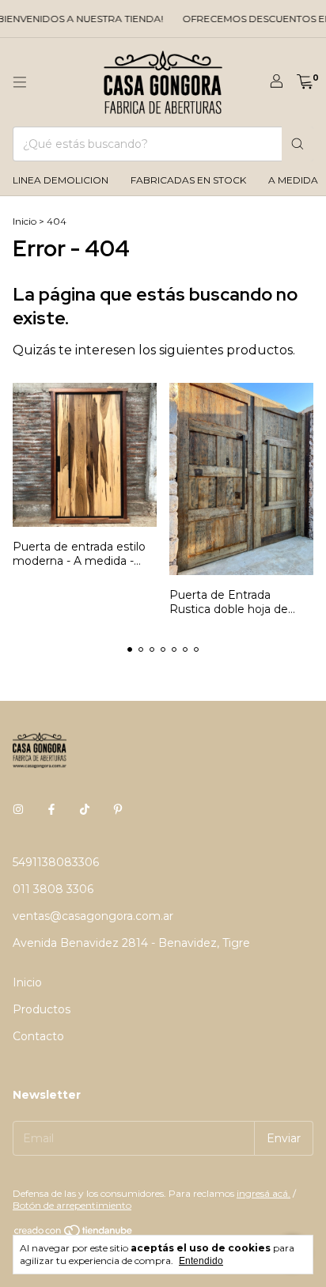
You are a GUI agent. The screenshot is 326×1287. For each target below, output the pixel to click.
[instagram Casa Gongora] (18, 810)
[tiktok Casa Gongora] (84, 810)
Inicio (24, 221)
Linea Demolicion (60, 180)
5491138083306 (56, 862)
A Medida (293, 180)
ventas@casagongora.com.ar (93, 916)
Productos (41, 1009)
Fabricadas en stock (188, 180)
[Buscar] (297, 144)
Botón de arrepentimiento (72, 1205)
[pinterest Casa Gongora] (117, 810)
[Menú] (20, 82)
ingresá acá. (263, 1193)
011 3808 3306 (53, 889)
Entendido (201, 1260)
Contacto (38, 1036)
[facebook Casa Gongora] (51, 810)
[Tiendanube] (74, 1234)
